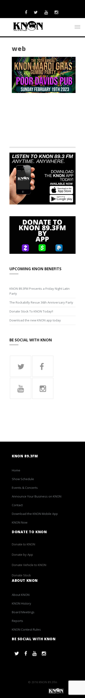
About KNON (21, 595)
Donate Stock (21, 575)
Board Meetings (23, 612)
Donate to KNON (23, 544)
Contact (17, 505)
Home (16, 470)
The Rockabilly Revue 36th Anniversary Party (41, 302)
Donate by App (22, 554)
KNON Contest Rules (26, 629)
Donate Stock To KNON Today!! (31, 311)
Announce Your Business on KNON (36, 496)
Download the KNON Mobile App (35, 514)
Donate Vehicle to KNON (29, 565)
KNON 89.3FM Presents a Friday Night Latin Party (39, 291)
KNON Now (19, 522)
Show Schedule (23, 479)
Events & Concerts (25, 488)
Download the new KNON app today (35, 320)
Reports (17, 621)
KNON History (21, 603)
